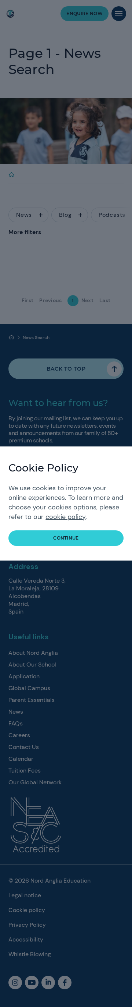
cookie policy (65, 516)
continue (66, 538)
